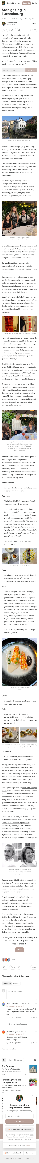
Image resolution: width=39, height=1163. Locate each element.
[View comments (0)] (11, 1074)
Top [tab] (4, 1060)
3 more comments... (9, 1049)
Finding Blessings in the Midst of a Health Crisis (14, 1086)
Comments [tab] (7, 983)
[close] (32, 1095)
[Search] (35, 1060)
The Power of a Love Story (11, 1069)
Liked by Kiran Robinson (16, 1006)
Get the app (30, 1153)
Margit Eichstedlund (13, 1003)
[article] (19, 1070)
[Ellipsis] (36, 1003)
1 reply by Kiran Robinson (18, 1024)
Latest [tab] (10, 1060)
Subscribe (26, 3)
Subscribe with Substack (21, 1130)
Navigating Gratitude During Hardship (11, 1081)
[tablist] (11, 983)
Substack (9, 1158)
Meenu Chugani (12, 1031)
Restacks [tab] (16, 983)
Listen (34, 24)
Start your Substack (13, 1153)
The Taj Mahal (8, 1066)
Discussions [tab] (18, 1060)
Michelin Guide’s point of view (14, 61)
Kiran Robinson (12, 22)
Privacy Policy (26, 1139)
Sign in (34, 3)
